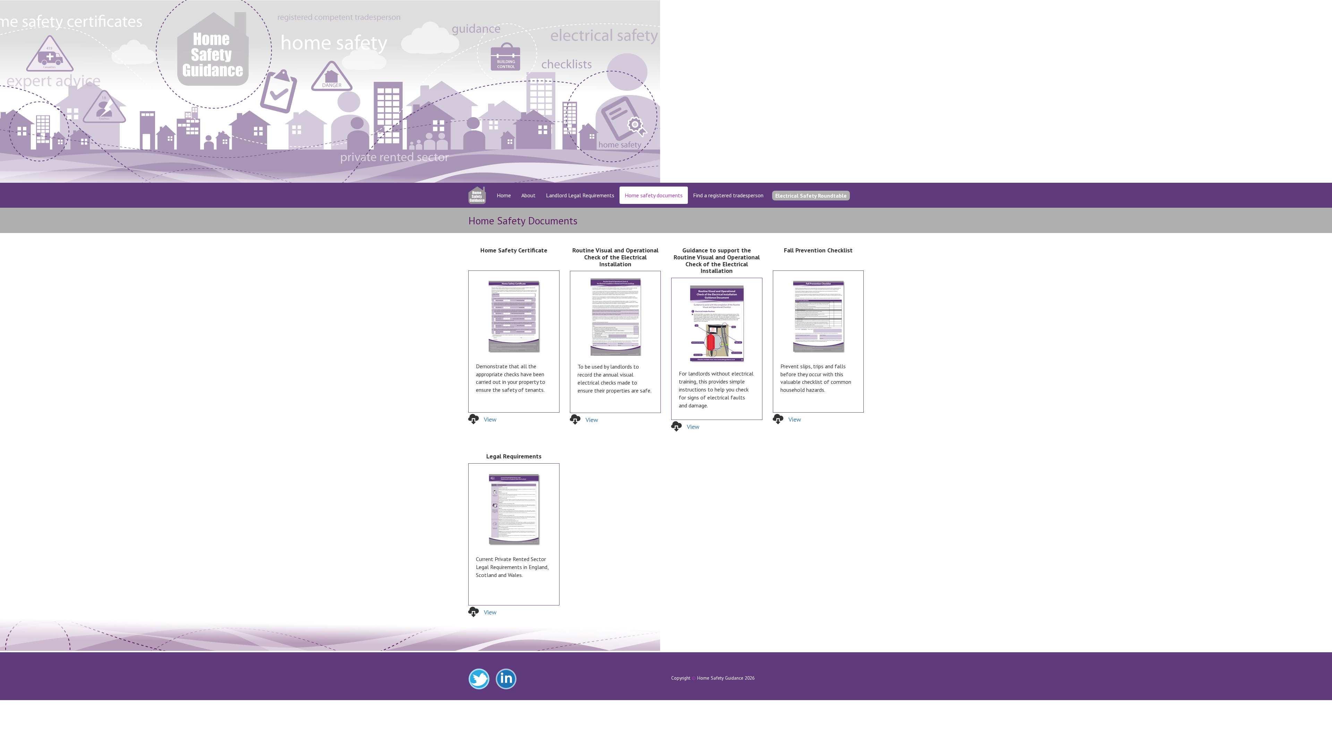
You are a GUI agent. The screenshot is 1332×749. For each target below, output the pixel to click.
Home (504, 195)
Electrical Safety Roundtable (811, 195)
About (528, 195)
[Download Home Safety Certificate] (514, 316)
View (490, 419)
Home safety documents (654, 195)
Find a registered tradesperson (728, 195)
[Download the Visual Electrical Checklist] (616, 317)
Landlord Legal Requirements (580, 195)
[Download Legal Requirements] (514, 509)
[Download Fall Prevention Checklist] (818, 316)
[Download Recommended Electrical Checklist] (717, 324)
